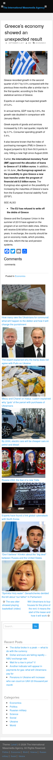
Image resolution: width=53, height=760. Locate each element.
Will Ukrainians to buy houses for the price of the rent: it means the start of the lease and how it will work (38, 608)
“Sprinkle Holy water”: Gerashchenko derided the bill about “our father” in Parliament (25, 595)
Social (13, 717)
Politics (13, 706)
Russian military (18, 710)
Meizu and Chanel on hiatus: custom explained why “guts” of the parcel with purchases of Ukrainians (26, 402)
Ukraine (14, 721)
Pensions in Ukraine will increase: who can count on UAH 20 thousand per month (27, 681)
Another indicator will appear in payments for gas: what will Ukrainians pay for (26, 669)
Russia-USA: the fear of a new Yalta (20, 480)
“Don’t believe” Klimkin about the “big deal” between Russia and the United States (24, 556)
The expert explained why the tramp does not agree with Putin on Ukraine (25, 361)
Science (14, 714)
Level (14, 744)
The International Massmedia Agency (24, 7)
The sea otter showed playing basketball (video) (11, 605)
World (13, 725)
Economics (41, 43)
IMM (29, 43)
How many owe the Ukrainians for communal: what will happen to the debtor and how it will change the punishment (25, 321)
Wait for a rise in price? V (23, 662)
